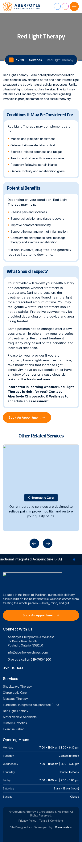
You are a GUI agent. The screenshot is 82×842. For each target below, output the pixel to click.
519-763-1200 (41, 659)
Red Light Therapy (15, 711)
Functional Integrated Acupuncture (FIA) (31, 705)
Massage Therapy (15, 699)
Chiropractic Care (15, 692)
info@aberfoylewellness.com (28, 652)
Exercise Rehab (13, 729)
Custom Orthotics (15, 723)
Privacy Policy (27, 820)
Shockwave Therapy (17, 686)
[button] (34, 543)
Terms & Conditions (51, 820)
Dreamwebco (63, 827)
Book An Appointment (24, 417)
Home (19, 59)
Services (35, 60)
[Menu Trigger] (74, 6)
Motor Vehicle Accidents (20, 717)
